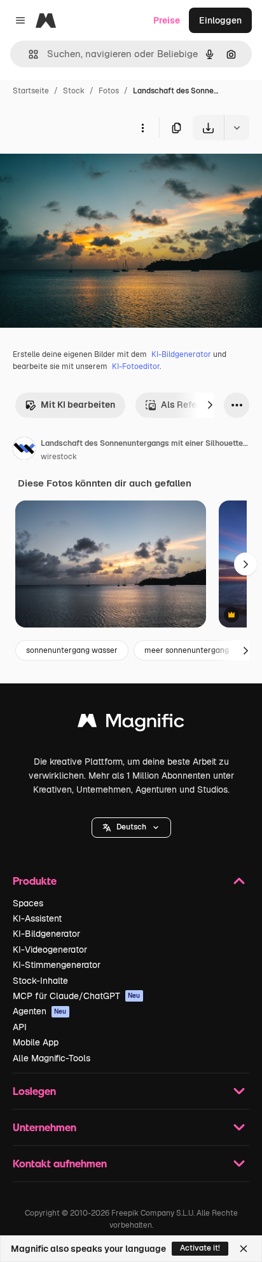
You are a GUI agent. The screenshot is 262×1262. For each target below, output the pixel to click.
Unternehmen (44, 1127)
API (20, 1027)
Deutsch (131, 827)
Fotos (109, 91)
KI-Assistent (37, 918)
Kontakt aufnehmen (60, 1163)
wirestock (59, 457)
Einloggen (220, 20)
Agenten (40, 1011)
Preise (166, 20)
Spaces (28, 903)
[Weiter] (209, 405)
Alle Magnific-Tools (51, 1058)
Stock (74, 91)
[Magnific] (131, 724)
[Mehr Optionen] (142, 127)
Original (81, 170)
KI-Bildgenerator (181, 354)
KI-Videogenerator (50, 949)
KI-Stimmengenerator (56, 964)
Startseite (31, 91)
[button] (131, 827)
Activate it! (200, 1248)
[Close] (243, 1248)
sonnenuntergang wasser (72, 650)
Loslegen (34, 1091)
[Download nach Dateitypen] (236, 127)
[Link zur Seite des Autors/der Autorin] (24, 450)
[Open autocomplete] (28, 54)
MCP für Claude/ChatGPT (77, 996)
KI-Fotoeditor (136, 366)
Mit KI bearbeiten (78, 404)
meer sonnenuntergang (186, 650)
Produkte (35, 880)
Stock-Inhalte (40, 980)
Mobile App (36, 1042)
